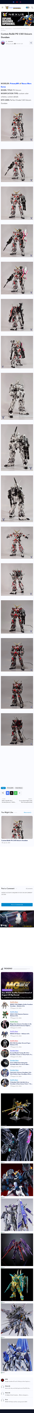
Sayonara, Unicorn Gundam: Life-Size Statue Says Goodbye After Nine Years (21, 1073)
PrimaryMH (14, 83)
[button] (27, 7)
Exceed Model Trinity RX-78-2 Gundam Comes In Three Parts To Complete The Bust (21, 1053)
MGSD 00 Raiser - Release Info (19, 1033)
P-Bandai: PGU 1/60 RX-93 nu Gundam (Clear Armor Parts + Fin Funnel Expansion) (20, 1083)
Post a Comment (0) (17, 904)
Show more (27, 812)
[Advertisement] (17, 65)
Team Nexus (8, 28)
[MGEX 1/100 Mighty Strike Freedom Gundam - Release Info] (5, 1005)
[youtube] (17, 2)
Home (2, 28)
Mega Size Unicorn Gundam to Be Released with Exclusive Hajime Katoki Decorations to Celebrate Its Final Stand (21, 1024)
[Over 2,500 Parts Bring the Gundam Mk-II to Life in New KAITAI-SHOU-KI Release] (5, 1063)
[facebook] (13, 2)
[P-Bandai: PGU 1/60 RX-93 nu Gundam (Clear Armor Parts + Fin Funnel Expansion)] (5, 1083)
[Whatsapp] (15, 793)
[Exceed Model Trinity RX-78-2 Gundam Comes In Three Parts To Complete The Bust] (5, 1053)
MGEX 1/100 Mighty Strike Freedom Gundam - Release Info (21, 1005)
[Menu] (2, 7)
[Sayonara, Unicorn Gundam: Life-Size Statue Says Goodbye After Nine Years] (5, 1073)
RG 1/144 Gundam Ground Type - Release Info (20, 1043)
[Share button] (19, 793)
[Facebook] (7, 793)
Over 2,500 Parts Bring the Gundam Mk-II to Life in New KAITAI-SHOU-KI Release (19, 1063)
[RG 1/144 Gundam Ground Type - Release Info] (5, 1043)
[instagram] (20, 2)
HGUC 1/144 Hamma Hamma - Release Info (19, 1015)
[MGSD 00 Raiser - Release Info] (5, 1034)
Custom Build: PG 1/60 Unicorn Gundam (14, 840)
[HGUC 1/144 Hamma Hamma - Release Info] (5, 1014)
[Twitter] (11, 793)
